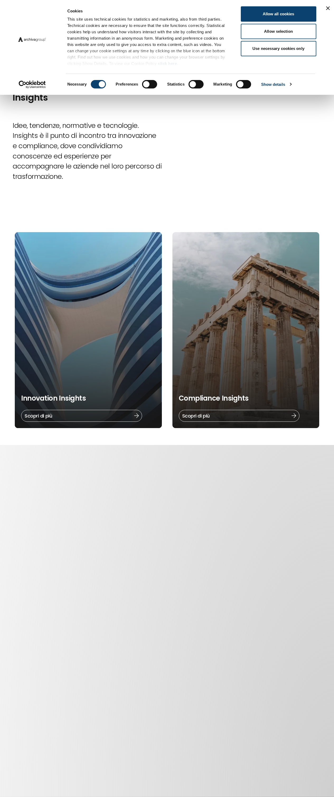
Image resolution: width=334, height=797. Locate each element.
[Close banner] (328, 8)
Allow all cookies (278, 14)
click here (167, 63)
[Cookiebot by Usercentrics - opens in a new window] (32, 84)
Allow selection (278, 31)
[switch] (149, 84)
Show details (273, 84)
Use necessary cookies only (278, 48)
